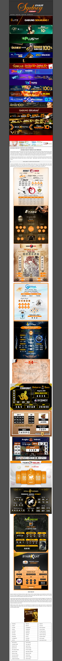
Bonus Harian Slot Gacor (43, 640)
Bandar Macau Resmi (15, 656)
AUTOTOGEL (14, 631)
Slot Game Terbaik (28, 647)
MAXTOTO (27, 625)
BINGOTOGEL (28, 632)
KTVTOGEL (13, 627)
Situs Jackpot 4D (28, 644)
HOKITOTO (41, 623)
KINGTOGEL (27, 640)
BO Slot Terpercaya (42, 627)
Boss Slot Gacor (14, 642)
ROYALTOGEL (14, 636)
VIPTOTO (13, 640)
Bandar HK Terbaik (28, 653)
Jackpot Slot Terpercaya (15, 658)
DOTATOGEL (14, 623)
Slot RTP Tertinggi (28, 656)
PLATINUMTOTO (14, 638)
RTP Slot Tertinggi (28, 649)
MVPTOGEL (13, 632)
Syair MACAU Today (30, 14)
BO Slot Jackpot (42, 638)
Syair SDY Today (23, 14)
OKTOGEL (13, 629)
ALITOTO (27, 636)
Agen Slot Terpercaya (43, 634)
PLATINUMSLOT (28, 627)
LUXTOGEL (27, 634)
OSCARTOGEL (28, 631)
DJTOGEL (13, 625)
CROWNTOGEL (28, 629)
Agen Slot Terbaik (14, 651)
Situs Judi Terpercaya (43, 632)
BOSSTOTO (27, 623)
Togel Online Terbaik (15, 644)
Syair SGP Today (18, 14)
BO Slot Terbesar (28, 658)
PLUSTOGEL (27, 638)
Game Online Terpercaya (29, 651)
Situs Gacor (41, 625)
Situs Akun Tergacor (42, 636)
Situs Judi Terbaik (42, 629)
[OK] (31, 615)
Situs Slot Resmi (28, 642)
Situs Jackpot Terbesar (15, 649)
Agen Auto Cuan (14, 647)
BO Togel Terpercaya (43, 631)
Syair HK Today (12, 14)
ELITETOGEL (14, 634)
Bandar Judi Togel (14, 653)
